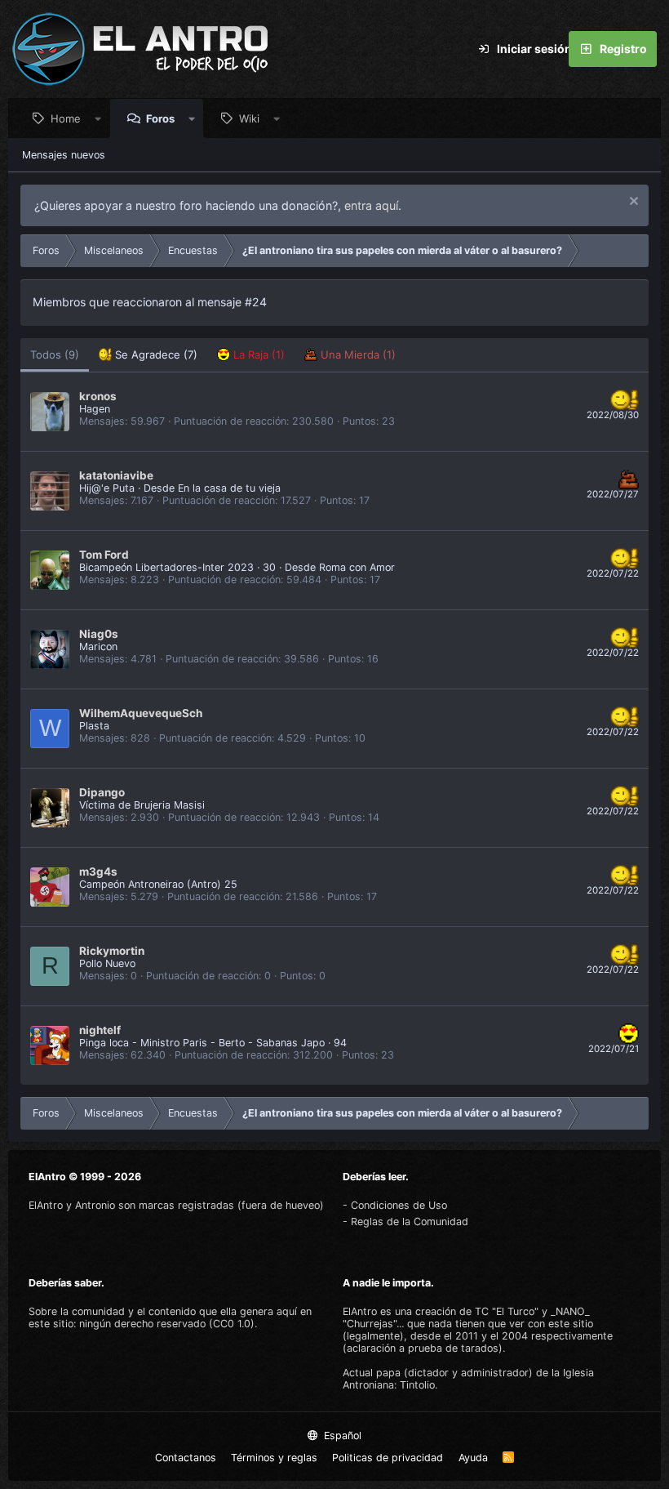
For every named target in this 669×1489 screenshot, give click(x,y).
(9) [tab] (54, 354)
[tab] (148, 355)
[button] (98, 118)
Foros (160, 118)
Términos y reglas (274, 1457)
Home (66, 118)
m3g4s (98, 871)
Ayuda (473, 1457)
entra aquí (371, 205)
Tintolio (417, 1385)
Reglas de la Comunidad (409, 1221)
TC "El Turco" (506, 1311)
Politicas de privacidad (387, 1457)
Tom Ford (104, 554)
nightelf (100, 1030)
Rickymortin (111, 950)
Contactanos (185, 1457)
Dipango (102, 792)
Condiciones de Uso (399, 1205)
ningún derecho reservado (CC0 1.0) (167, 1323)
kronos (98, 396)
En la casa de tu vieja (229, 488)
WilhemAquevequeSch (140, 713)
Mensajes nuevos (63, 155)
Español (341, 1435)
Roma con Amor (357, 567)
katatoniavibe (116, 475)
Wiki (249, 118)
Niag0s (98, 633)
